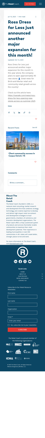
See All (34, 127)
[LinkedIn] (15, 261)
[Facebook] (20, 261)
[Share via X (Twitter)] (14, 113)
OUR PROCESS (22, 276)
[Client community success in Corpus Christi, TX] (22, 140)
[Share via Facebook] (9, 113)
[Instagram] (25, 261)
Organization (12, 309)
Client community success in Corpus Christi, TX (22, 154)
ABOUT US (22, 274)
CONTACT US (22, 280)
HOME (23, 272)
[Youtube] (29, 261)
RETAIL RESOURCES (22, 278)
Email (10, 317)
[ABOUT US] (42, 274)
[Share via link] (24, 113)
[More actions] (36, 16)
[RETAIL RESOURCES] (42, 278)
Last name (11, 301)
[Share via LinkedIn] (19, 113)
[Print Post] (29, 113)
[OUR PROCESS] (42, 276)
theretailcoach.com (16, 244)
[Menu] (40, 4)
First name (11, 293)
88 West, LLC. (22, 366)
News (10, 106)
